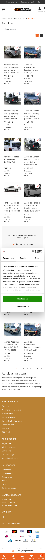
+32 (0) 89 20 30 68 (10, 502)
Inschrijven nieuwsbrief (11, 523)
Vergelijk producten (10, 458)
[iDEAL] (7, 537)
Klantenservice (8, 425)
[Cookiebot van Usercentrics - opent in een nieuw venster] (32, 251)
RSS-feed (6, 432)
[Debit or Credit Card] (34, 542)
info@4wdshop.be (10, 505)
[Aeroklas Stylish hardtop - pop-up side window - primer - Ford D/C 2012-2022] (12, 52)
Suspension (6, 470)
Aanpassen (21, 307)
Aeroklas (32, 18)
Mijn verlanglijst (8, 455)
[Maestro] (30, 533)
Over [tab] (37, 258)
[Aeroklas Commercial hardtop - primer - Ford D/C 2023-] (33, 52)
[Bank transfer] (7, 533)
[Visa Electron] (30, 537)
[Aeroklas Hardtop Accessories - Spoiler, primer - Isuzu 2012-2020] (33, 190)
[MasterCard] (15, 533)
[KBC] (11, 542)
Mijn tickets (6, 451)
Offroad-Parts (7, 473)
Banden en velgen (9, 488)
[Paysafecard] (15, 537)
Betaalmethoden (8, 417)
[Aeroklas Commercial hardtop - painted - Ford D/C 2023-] (33, 329)
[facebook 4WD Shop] (3, 517)
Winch (4, 481)
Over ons (5, 406)
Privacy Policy (7, 414)
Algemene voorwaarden (11, 410)
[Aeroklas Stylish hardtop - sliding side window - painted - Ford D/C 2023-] (33, 98)
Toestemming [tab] (8, 258)
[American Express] (38, 537)
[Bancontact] (38, 533)
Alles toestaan (22, 299)
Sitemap (5, 428)
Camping (5, 484)
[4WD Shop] (23, 9)
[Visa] (23, 533)
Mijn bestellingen (8, 447)
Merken (21, 18)
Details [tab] (23, 258)
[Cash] (19, 542)
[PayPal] (26, 542)
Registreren (6, 443)
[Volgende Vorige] (41, 369)
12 (37, 368)
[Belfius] (23, 537)
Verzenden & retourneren (12, 421)
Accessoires (7, 477)
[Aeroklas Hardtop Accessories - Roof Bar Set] (12, 144)
